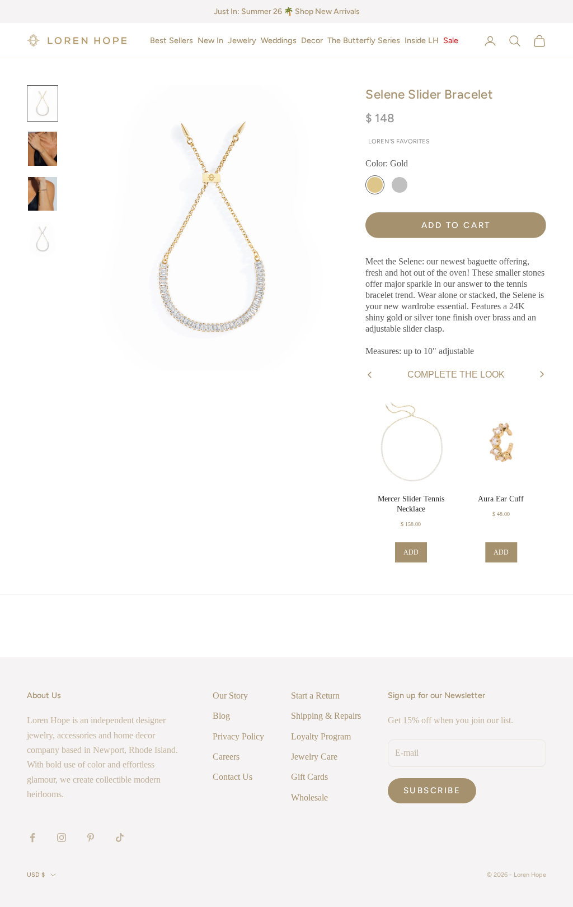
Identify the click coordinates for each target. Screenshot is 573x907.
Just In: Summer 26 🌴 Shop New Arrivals (287, 11)
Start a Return (315, 695)
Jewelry (242, 40)
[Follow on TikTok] (119, 837)
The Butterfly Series (363, 40)
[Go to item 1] (42, 103)
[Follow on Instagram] (61, 837)
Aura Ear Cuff (501, 499)
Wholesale (309, 797)
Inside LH (422, 40)
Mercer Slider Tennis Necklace (411, 504)
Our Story (230, 695)
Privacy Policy (238, 736)
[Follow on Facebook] (32, 837)
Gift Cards (309, 777)
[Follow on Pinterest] (90, 837)
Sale (450, 40)
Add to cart (456, 225)
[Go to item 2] (42, 149)
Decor (312, 40)
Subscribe (432, 790)
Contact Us (232, 777)
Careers (226, 756)
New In (210, 40)
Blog (221, 715)
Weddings (279, 40)
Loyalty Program (321, 736)
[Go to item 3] (42, 194)
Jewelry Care (314, 756)
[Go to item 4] (42, 239)
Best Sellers (171, 40)
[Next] (542, 374)
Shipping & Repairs (326, 715)
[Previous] (369, 375)
